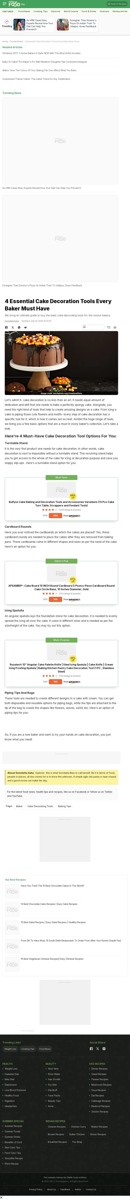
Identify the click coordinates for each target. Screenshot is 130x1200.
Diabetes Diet (12, 1074)
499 (55, 515)
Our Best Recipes (15, 879)
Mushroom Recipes (101, 1084)
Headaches (11, 1106)
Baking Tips (64, 806)
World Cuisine (71, 11)
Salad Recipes (99, 1074)
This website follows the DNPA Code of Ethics (65, 1177)
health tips (42, 791)
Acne (50, 1106)
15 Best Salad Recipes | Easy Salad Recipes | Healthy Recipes (53, 922)
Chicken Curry (78, 1126)
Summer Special (13, 1121)
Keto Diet (9, 1079)
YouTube (17, 795)
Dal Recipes (97, 1095)
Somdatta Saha (12, 321)
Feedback (65, 1189)
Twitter (108, 791)
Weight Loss (10, 1049)
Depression (11, 1084)
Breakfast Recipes (57, 1142)
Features (7, 11)
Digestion (10, 1101)
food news (29, 791)
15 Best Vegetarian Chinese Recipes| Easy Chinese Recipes (52, 958)
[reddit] (25, 327)
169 (55, 599)
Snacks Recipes (99, 1111)
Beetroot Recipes (100, 1106)
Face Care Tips (13, 1153)
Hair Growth (54, 1079)
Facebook (80, 791)
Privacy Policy (35, 1189)
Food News (24, 11)
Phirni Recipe (12, 1163)
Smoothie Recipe (14, 1158)
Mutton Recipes (99, 1126)
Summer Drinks (12, 1136)
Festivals (104, 11)
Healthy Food (12, 1095)
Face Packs (54, 1095)
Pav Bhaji (77, 1142)
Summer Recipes (13, 1126)
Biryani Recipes (56, 1134)
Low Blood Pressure (15, 1090)
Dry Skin (52, 1084)
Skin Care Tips (12, 1147)
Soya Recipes (98, 1090)
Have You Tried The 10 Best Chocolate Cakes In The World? (52, 885)
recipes (58, 791)
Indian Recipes (55, 1121)
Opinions (55, 11)
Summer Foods (12, 1131)
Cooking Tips (27, 1049)
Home (5, 41)
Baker (19, 806)
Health (7, 1063)
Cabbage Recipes (100, 1101)
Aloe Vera (53, 1068)
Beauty (51, 1063)
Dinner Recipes (99, 1068)
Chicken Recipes (57, 1126)
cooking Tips (41, 11)
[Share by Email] (108, 327)
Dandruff (52, 1090)
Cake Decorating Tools (40, 806)
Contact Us (91, 1189)
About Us (51, 1189)
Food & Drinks (89, 11)
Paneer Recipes (99, 1079)
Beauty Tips (54, 1101)
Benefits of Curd (13, 1142)
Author (78, 1189)
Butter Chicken (77, 1134)
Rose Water (54, 1074)
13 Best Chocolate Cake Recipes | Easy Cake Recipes (49, 904)
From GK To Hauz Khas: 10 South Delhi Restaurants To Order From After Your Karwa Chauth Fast (71, 940)
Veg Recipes (97, 1063)
